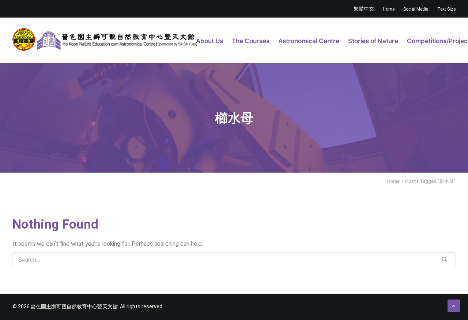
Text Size (446, 9)
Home (389, 9)
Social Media (416, 9)
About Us (209, 41)
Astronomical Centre (308, 41)
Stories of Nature (373, 41)
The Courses (250, 41)
